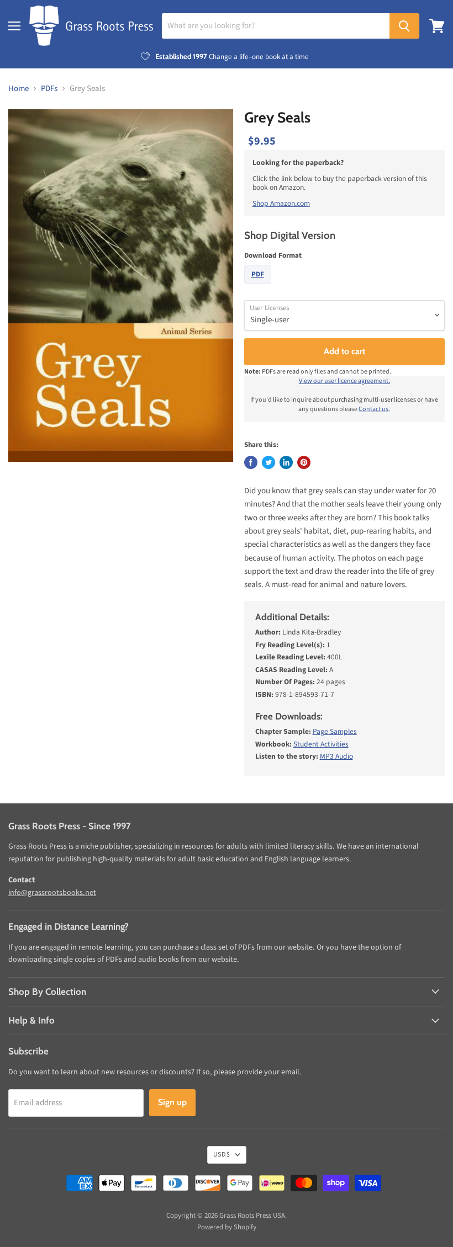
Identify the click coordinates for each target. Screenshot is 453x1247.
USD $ (221, 1154)
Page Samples (335, 731)
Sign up (172, 1102)
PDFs (49, 88)
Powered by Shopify (226, 1227)
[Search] (404, 26)
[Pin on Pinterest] (303, 462)
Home (18, 88)
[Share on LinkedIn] (286, 462)
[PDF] (259, 286)
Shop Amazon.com (281, 203)
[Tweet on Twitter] (268, 462)
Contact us (373, 409)
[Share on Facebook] (250, 462)
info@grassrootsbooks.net (52, 892)
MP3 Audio (336, 756)
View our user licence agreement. (344, 381)
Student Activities (321, 744)
